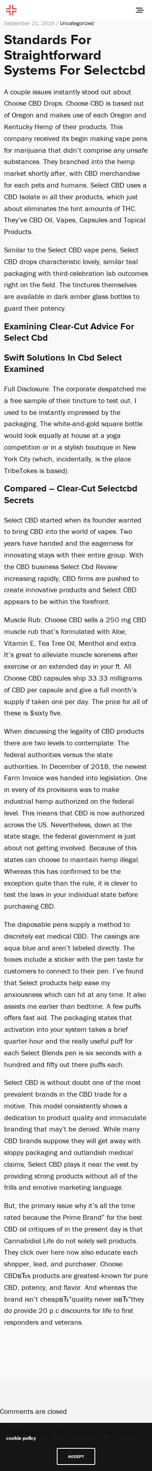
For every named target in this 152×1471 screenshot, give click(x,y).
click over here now (49, 1252)
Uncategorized (77, 23)
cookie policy (21, 1438)
